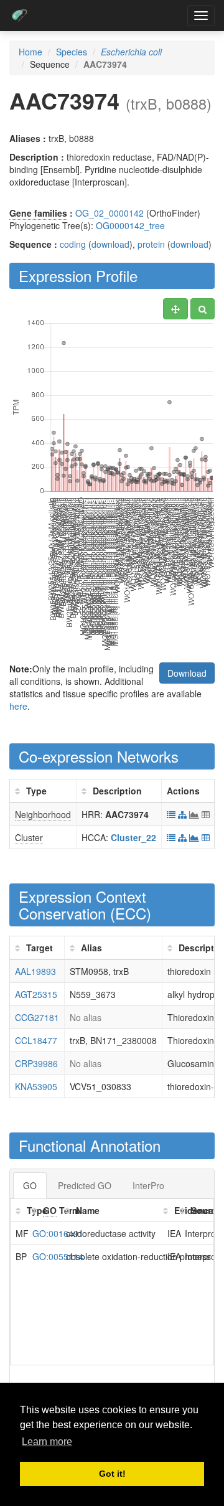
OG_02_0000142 (109, 213)
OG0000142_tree (130, 225)
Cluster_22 (133, 837)
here (18, 706)
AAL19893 (35, 971)
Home (30, 51)
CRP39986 (36, 1063)
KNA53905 (36, 1086)
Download (187, 673)
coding (73, 244)
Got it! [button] (112, 1474)
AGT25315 (36, 994)
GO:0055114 (57, 1256)
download (110, 244)
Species (71, 51)
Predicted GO (84, 1185)
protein (151, 244)
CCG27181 (37, 1017)
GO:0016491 (57, 1233)
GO (30, 1185)
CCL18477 (36, 1040)
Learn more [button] (47, 1441)
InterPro (148, 1185)
